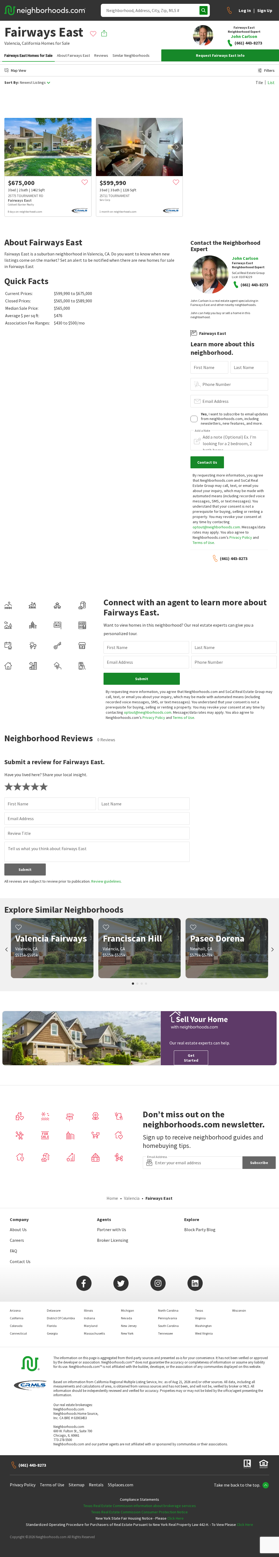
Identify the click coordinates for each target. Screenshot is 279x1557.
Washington (203, 1326)
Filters (269, 70)
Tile (259, 82)
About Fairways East (73, 55)
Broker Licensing (112, 1240)
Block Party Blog (200, 1229)
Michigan (127, 1310)
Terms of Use (203, 542)
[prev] (9, 147)
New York (127, 1333)
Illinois (88, 1310)
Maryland (91, 1326)
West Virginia (204, 1333)
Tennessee (165, 1333)
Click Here (175, 1518)
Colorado (16, 1326)
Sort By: (11, 83)
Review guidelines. (106, 881)
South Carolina (168, 1326)
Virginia (200, 1318)
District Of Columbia (61, 1318)
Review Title (19, 833)
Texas (199, 1310)
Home (112, 1198)
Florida (52, 1326)
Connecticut (18, 1333)
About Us (18, 1229)
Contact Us (20, 1261)
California (31, 43)
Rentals (96, 1484)
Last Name (244, 367)
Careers (17, 1240)
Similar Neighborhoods (131, 55)
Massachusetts (94, 1333)
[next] (86, 147)
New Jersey (129, 1326)
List (271, 82)
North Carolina (168, 1310)
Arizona (15, 1310)
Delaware (53, 1310)
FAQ (13, 1251)
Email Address (215, 401)
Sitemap (76, 1484)
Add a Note (202, 430)
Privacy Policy (240, 537)
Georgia (52, 1333)
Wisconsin (239, 1310)
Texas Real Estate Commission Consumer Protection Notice (139, 1512)
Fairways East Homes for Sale (28, 55)
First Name (204, 367)
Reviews (101, 55)
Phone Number (216, 384)
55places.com (120, 1484)
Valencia (132, 1198)
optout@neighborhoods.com (216, 527)
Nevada (126, 1318)
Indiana (89, 1318)
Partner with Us (111, 1229)
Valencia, (12, 43)
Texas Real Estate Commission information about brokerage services (139, 1505)
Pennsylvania (167, 1318)
